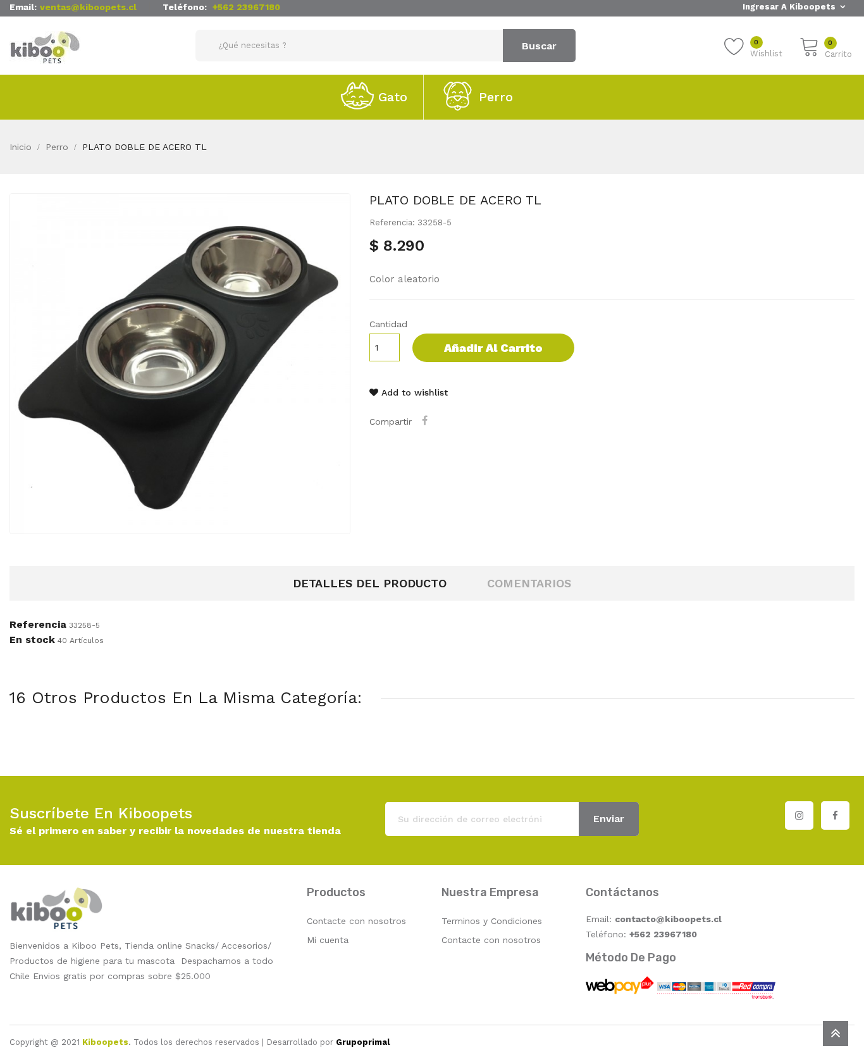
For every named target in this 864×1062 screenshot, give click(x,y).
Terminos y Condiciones (491, 921)
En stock (32, 640)
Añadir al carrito (493, 347)
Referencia (37, 625)
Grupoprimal (363, 1042)
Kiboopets (105, 1042)
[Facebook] (835, 815)
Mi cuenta (328, 940)
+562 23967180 (246, 7)
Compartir (426, 420)
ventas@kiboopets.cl (88, 7)
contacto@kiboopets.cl (668, 919)
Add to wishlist (413, 392)
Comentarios (529, 583)
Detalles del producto (370, 583)
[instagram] (799, 815)
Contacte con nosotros (356, 921)
